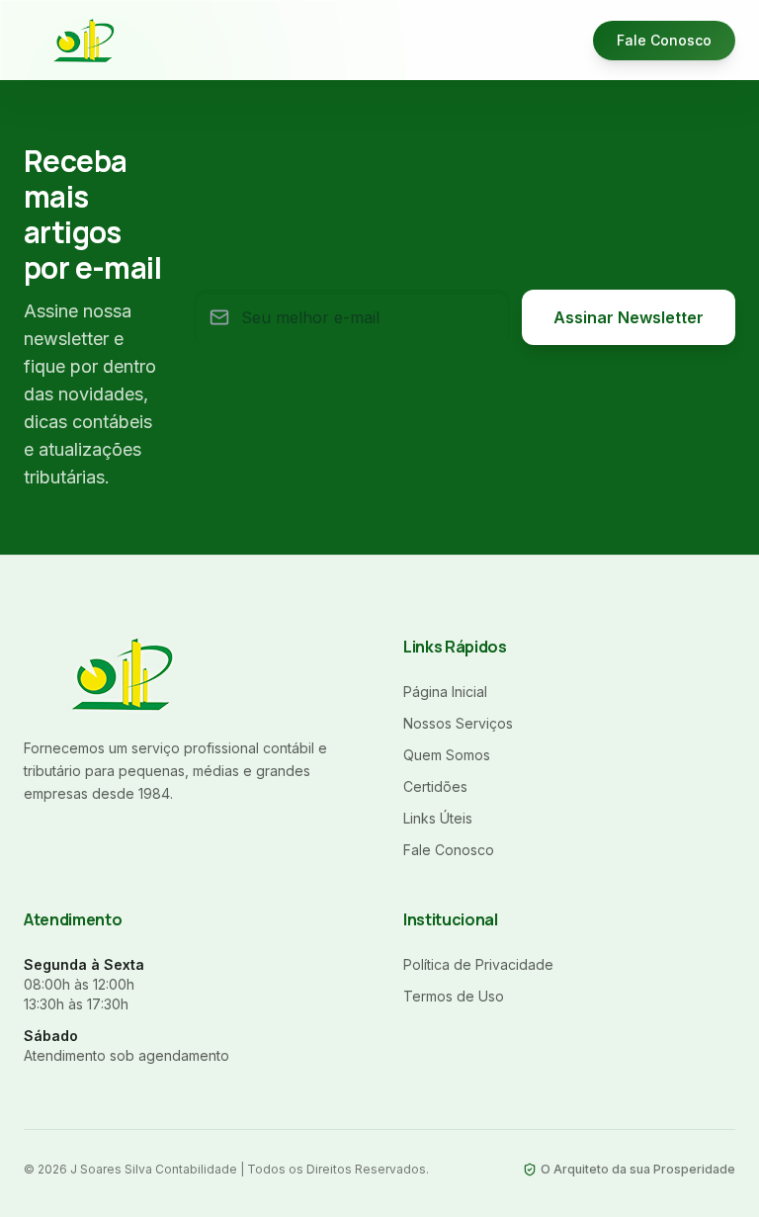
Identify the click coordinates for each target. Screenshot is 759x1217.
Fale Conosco (664, 40)
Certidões (435, 786)
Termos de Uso (453, 996)
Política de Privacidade (478, 964)
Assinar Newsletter (628, 317)
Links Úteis (437, 818)
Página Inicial (445, 691)
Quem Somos (446, 754)
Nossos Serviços (458, 723)
